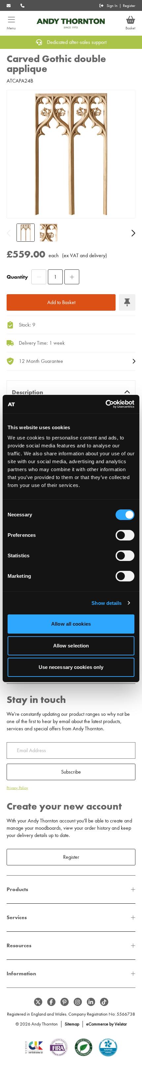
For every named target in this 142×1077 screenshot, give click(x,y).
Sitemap (72, 1024)
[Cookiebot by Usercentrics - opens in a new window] (105, 404)
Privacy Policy (17, 787)
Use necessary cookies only (71, 667)
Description (27, 392)
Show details (106, 603)
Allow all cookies (71, 624)
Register (129, 5)
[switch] (125, 535)
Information (21, 973)
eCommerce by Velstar (106, 1024)
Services (17, 917)
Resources (19, 945)
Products (17, 889)
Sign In (112, 5)
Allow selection (71, 645)
